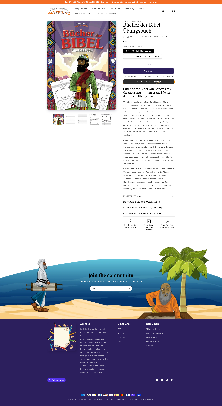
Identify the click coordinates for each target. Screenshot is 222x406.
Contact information (147, 399)
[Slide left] (49, 119)
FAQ (119, 329)
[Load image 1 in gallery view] (58, 119)
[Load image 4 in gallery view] (94, 119)
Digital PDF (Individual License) (138, 51)
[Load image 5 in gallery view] (106, 119)
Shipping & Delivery (154, 329)
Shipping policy (134, 399)
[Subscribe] (129, 288)
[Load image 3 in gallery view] (82, 119)
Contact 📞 (122, 345)
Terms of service (121, 399)
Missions (121, 337)
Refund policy (98, 399)
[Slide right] (114, 119)
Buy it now (148, 71)
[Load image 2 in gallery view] (70, 119)
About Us (121, 333)
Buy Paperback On (145, 82)
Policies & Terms (152, 341)
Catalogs (149, 345)
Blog (119, 341)
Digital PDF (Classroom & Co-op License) (142, 56)
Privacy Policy (151, 337)
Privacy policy (109, 399)
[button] (82, 8)
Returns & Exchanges (154, 333)
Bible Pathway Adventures (82, 399)
